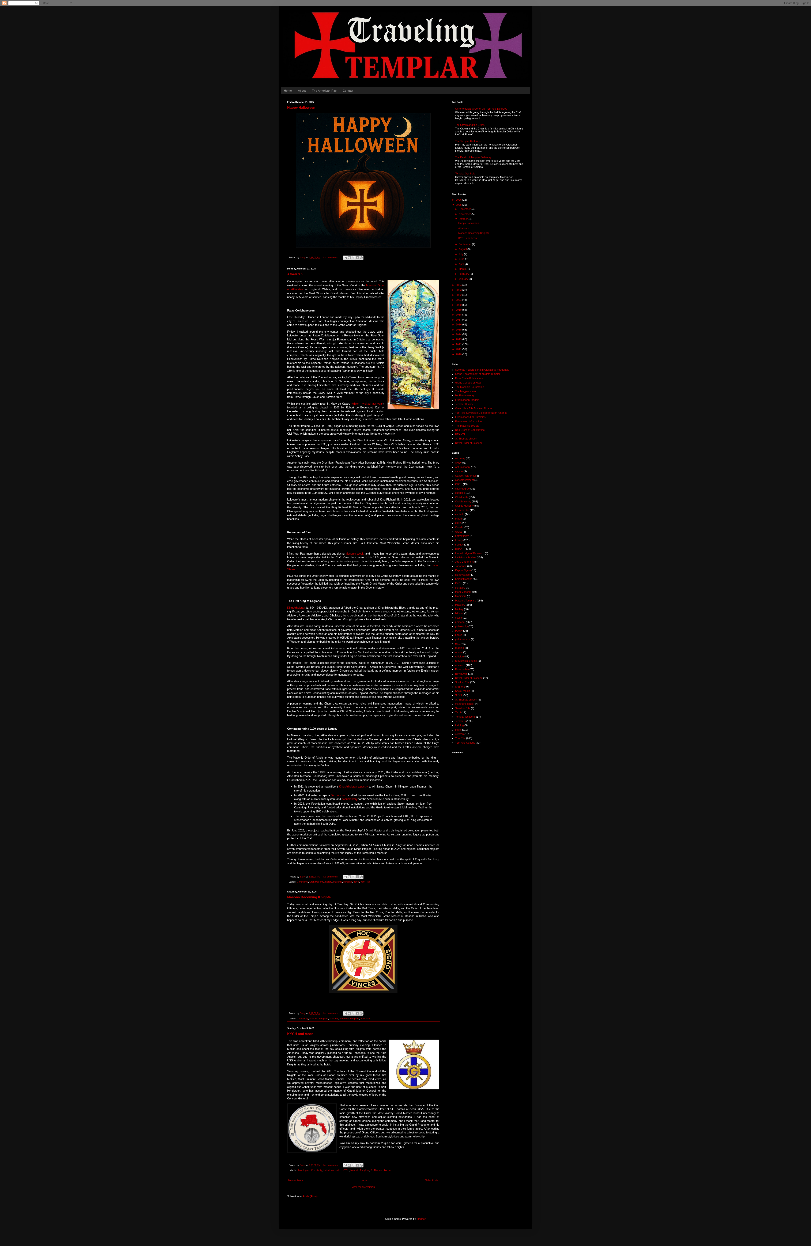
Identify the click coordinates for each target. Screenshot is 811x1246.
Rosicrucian (462, 669)
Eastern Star (462, 510)
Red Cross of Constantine (470, 429)
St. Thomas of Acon (380, 1170)
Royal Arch (461, 673)
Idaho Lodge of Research (469, 553)
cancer (459, 471)
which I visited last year (367, 403)
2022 (459, 295)
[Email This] (345, 258)
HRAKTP (460, 434)
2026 (459, 199)
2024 (459, 285)
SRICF (459, 695)
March (463, 269)
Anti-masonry (462, 467)
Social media (462, 691)
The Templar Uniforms (467, 141)
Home (288, 90)
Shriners (460, 686)
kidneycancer (463, 574)
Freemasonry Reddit (467, 400)
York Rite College (465, 742)
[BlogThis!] (349, 258)
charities (460, 492)
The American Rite (324, 90)
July (461, 254)
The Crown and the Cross (469, 125)
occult (458, 617)
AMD (458, 462)
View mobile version (363, 1187)
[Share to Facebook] (357, 258)
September (465, 244)
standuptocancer (464, 703)
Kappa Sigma (463, 570)
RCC (458, 643)
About (302, 90)
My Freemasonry (464, 395)
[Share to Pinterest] (361, 258)
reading (459, 647)
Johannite (461, 566)
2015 (459, 329)
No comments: (331, 257)
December (465, 209)
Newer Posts (295, 1180)
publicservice (462, 639)
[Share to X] (353, 258)
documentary (350, 799)
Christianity (302, 881)
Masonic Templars (318, 1018)
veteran (459, 734)
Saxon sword (339, 795)
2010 (459, 354)
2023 (459, 289)
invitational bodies (333, 1170)
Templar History (464, 404)
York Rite (365, 881)
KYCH (346, 1170)
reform (459, 652)
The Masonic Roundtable (469, 387)
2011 (459, 349)
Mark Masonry (463, 591)
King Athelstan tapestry (353, 786)
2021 (459, 299)
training (459, 725)
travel (356, 881)
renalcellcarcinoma (466, 660)
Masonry (337, 881)
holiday (459, 544)
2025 (459, 204)
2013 (459, 339)
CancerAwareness (465, 475)
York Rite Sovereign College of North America (481, 412)
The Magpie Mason (466, 391)
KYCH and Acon (300, 1034)
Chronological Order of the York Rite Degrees (481, 108)
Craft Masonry (316, 881)
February (464, 273)
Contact (348, 90)
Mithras (459, 613)
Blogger (420, 1218)
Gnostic (459, 527)
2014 (459, 334)
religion (459, 656)
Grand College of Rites (468, 382)
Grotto (458, 531)
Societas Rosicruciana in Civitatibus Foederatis (482, 369)
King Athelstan (296, 607)
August (463, 249)
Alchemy (460, 458)
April (462, 264)
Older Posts (431, 1180)
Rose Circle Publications (469, 378)
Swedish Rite (462, 708)
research (460, 665)
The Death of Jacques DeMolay (473, 157)
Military (459, 609)
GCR (458, 523)
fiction (458, 518)
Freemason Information (468, 421)
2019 (459, 309)
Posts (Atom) (310, 1196)
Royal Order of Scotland (469, 443)
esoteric (459, 514)
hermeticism (462, 536)
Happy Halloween (301, 107)
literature (460, 587)
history (328, 881)
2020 (459, 304)
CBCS (458, 484)
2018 (459, 314)
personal (347, 881)
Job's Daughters (464, 561)
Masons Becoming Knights (309, 897)
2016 (459, 324)
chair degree (303, 1170)
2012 (459, 344)
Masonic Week (355, 553)
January (464, 278)
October (463, 219)
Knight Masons (463, 579)
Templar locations (465, 716)
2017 (459, 319)
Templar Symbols (465, 173)
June (462, 259)
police (458, 635)
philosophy (461, 626)
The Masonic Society (467, 425)
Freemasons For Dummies (470, 417)
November (465, 214)
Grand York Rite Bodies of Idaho (473, 408)
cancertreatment (464, 480)
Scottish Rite (462, 682)
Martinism (460, 596)
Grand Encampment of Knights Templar (477, 374)
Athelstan (295, 274)
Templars (354, 1018)
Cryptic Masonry (464, 505)
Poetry (459, 630)
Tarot (458, 712)
